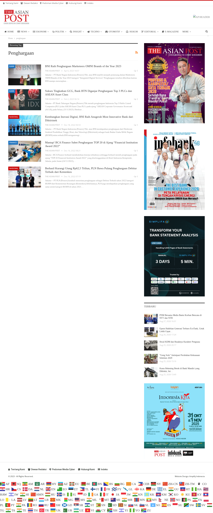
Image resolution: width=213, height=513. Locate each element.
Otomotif (114, 32)
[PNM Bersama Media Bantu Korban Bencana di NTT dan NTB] (150, 319)
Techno (95, 32)
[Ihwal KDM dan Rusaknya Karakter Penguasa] (150, 345)
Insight (77, 32)
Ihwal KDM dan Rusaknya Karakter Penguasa (180, 342)
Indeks (90, 3)
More (185, 32)
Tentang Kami (11, 3)
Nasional (13, 117)
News (24, 32)
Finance (13, 143)
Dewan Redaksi (31, 3)
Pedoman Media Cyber (53, 3)
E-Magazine (172, 32)
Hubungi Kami (75, 3)
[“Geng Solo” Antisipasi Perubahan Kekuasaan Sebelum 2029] (150, 359)
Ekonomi (41, 32)
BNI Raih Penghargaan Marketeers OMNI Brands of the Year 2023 (83, 66)
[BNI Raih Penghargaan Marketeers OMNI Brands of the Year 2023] (24, 74)
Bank (11, 66)
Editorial (150, 32)
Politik (59, 32)
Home (10, 32)
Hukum (134, 32)
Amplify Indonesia (197, 476)
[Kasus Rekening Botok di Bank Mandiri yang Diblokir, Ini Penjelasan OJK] (150, 372)
